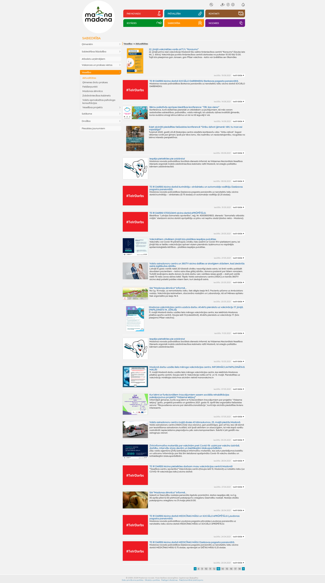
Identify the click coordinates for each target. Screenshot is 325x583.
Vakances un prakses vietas (97, 65)
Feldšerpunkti (90, 86)
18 (240, 569)
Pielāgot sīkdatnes (169, 580)
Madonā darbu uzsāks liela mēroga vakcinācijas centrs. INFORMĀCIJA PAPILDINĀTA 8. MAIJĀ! (197, 368)
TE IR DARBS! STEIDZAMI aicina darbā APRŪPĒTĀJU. (177, 213)
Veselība (86, 72)
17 (235, 569)
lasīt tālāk (237, 75)
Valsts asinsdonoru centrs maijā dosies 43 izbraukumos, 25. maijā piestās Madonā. (195, 422)
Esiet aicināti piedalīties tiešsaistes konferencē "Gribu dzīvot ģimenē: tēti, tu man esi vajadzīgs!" (195, 128)
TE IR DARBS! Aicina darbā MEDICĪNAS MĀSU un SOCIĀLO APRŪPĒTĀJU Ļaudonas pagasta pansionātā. (194, 517)
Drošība (86, 121)
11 (210, 569)
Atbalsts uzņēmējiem (93, 59)
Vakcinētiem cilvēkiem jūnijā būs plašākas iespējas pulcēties (182, 239)
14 (223, 569)
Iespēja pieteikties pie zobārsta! (167, 158)
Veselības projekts (92, 107)
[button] (243, 4)
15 (227, 569)
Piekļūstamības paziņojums (191, 580)
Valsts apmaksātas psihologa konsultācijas (98, 102)
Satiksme (87, 113)
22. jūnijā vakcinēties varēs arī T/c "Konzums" (174, 49)
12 (214, 569)
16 (231, 569)
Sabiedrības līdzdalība (94, 51)
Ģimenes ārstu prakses (95, 82)
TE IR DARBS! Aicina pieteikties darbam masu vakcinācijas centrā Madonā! (191, 466)
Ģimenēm (87, 44)
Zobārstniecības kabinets (96, 95)
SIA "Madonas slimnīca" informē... (167, 288)
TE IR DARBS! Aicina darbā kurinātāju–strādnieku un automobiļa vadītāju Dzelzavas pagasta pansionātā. (196, 188)
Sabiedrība (91, 38)
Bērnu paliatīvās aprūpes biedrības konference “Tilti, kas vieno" (184, 107)
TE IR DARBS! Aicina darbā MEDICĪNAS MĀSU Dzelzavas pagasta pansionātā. (192, 542)
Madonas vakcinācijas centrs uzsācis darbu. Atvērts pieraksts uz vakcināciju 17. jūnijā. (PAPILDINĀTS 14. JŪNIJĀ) (196, 308)
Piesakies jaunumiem (93, 128)
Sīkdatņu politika (152, 580)
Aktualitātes (89, 78)
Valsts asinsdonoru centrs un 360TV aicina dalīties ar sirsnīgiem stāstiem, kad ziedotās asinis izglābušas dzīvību (197, 265)
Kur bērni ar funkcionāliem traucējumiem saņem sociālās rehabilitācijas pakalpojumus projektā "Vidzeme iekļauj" (189, 396)
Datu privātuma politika (132, 580)
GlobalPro (193, 578)
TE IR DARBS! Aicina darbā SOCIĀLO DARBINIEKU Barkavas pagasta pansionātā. (194, 81)
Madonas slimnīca (92, 91)
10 (206, 569)
